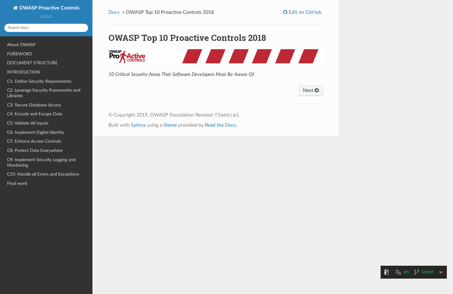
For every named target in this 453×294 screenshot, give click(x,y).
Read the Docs (220, 125)
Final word (17, 183)
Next (309, 90)
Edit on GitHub (304, 12)
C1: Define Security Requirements (39, 81)
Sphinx (138, 125)
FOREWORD (19, 54)
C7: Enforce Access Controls (34, 141)
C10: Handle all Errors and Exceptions (43, 174)
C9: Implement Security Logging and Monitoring (41, 162)
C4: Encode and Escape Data (34, 114)
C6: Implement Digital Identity (35, 132)
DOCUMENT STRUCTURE (32, 63)
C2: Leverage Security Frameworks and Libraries (43, 93)
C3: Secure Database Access (34, 105)
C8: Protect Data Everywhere (35, 150)
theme (170, 125)
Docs (114, 12)
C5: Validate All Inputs (27, 123)
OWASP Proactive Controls (49, 8)
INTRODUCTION (23, 72)
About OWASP (21, 44)
